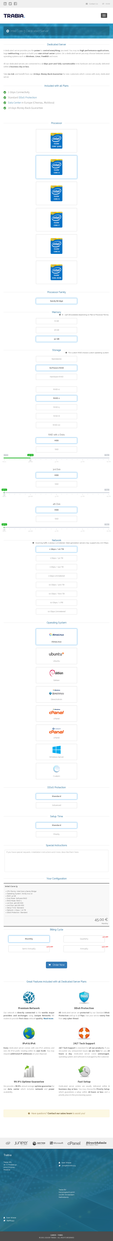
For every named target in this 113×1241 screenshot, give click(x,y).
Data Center (14, 102)
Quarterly (92, 938)
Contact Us (93, 4)
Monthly (29, 939)
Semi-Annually (36, 948)
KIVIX (108, 4)
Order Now (58, 964)
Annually (92, 948)
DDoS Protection (28, 97)
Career (53, 1235)
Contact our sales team (60, 1113)
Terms (60, 1235)
